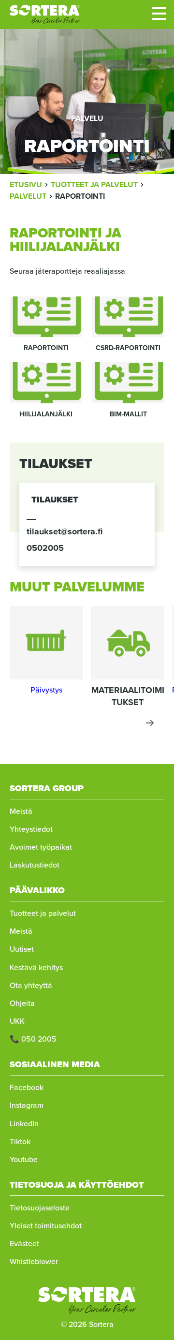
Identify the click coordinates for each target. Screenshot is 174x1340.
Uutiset (22, 949)
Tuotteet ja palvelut (43, 913)
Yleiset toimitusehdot (46, 1225)
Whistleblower (34, 1261)
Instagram (27, 1105)
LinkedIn (24, 1123)
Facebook (27, 1087)
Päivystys (46, 689)
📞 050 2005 (33, 1039)
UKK (17, 1021)
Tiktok (20, 1141)
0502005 (45, 548)
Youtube (24, 1159)
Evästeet (24, 1243)
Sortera (45, 14)
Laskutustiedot (34, 864)
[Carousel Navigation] (87, 723)
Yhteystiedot (31, 829)
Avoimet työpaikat (41, 847)
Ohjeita (22, 1003)
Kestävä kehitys (36, 967)
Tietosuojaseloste (40, 1207)
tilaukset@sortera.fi (64, 531)
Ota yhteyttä (31, 985)
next (150, 723)
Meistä (21, 811)
